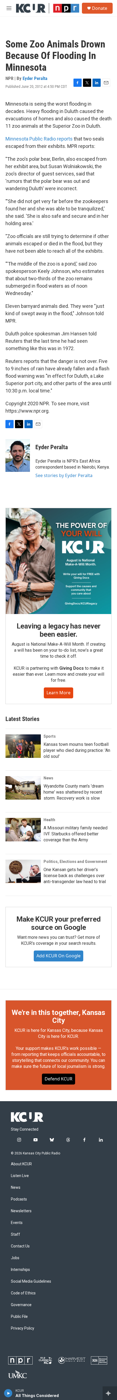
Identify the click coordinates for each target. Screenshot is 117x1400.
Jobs (15, 1258)
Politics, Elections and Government (75, 861)
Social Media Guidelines (31, 1281)
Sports (50, 736)
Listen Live (20, 1176)
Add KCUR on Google (58, 956)
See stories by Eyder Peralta (64, 475)
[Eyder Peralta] (17, 455)
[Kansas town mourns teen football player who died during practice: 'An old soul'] (23, 746)
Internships (20, 1270)
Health (49, 820)
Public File (19, 1317)
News (48, 778)
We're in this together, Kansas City (58, 1016)
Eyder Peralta (35, 78)
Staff (15, 1234)
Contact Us (20, 1246)
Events (17, 1223)
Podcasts (19, 1199)
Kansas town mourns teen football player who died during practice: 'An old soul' (77, 750)
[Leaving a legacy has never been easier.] (58, 561)
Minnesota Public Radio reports (39, 139)
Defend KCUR (58, 1079)
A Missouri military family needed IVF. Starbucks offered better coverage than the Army (75, 833)
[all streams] (110, 1393)
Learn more (58, 693)
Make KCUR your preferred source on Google (58, 923)
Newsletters (21, 1211)
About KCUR (21, 1164)
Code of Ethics (23, 1293)
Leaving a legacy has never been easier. (59, 630)
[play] (8, 1393)
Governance (21, 1305)
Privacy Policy (22, 1328)
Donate (99, 8)
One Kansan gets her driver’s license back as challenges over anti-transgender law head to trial (75, 875)
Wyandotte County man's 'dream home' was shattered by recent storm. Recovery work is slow (74, 792)
